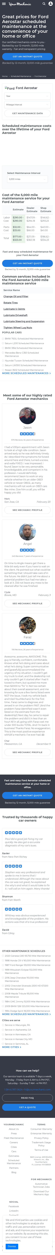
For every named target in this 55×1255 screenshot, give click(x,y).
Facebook (14, 1206)
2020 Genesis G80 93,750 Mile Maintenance (28, 955)
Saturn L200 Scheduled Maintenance (24, 343)
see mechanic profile (27, 510)
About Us (14, 1129)
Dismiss (12, 1246)
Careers (14, 1142)
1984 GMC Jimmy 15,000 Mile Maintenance (27, 1001)
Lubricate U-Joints (14, 309)
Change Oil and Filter (16, 296)
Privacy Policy (41, 1138)
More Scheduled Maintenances (25, 373)
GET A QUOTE (27, 1107)
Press (14, 1133)
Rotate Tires (11, 302)
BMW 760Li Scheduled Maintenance (24, 338)
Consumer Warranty (41, 1129)
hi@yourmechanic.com (37, 1089)
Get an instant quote (27, 56)
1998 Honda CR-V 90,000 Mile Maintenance (27, 960)
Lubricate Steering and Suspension (24, 321)
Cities (14, 1147)
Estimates (14, 1156)
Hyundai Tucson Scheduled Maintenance (26, 360)
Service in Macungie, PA (17, 1025)
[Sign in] (50, 3)
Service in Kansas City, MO (18, 1039)
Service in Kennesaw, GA (18, 1034)
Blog (13, 1172)
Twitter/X (13, 1215)
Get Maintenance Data (27, 113)
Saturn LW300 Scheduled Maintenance (25, 365)
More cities (11, 1047)
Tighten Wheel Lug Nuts (18, 327)
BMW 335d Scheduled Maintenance (23, 348)
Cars (13, 1151)
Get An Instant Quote (27, 263)
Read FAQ (27, 1097)
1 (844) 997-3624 (13, 1089)
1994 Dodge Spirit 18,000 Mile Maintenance (27, 1011)
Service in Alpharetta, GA (18, 1029)
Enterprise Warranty (41, 1133)
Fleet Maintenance (14, 1138)
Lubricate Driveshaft (16, 315)
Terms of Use (41, 1150)
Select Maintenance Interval (23, 173)
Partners (13, 1168)
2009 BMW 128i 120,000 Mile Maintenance (27, 1006)
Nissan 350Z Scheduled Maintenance (24, 370)
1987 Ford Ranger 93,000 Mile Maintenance (27, 965)
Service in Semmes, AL (17, 1043)
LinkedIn (13, 1210)
